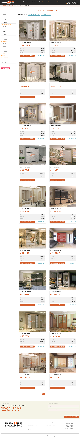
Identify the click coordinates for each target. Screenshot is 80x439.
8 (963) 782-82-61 (72, 2)
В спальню (4, 14)
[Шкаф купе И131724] (32, 155)
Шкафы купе (4, 41)
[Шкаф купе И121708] (32, 280)
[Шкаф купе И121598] (63, 155)
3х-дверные (4, 62)
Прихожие (3, 53)
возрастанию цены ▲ (33, 14)
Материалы (51, 1)
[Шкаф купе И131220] (63, 113)
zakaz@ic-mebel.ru (72, 3)
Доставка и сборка (50, 425)
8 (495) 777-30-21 (71, 1)
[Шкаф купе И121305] (32, 113)
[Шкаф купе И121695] (63, 280)
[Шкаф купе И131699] (32, 30)
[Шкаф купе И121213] (63, 321)
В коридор (4, 17)
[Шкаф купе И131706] (32, 196)
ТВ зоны (3, 55)
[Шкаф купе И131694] (32, 72)
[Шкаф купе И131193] (32, 363)
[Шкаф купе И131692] (63, 72)
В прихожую (4, 34)
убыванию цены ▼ (46, 14)
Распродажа (26, 1)
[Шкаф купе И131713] (63, 238)
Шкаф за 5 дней (36, 1)
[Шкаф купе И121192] (63, 363)
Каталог (18, 1)
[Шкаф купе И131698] (63, 30)
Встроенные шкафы (6, 24)
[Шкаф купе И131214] (32, 321)
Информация (60, 1)
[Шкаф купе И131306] (63, 196)
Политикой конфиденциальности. (15, 426)
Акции (43, 1)
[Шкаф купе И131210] (32, 238)
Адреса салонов (50, 423)
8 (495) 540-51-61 (69, 423)
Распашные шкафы (32, 423)
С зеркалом (4, 22)
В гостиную (4, 26)
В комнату (4, 19)
